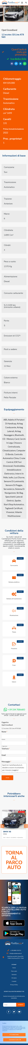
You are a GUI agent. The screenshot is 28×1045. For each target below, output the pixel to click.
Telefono (6, 749)
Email (4, 755)
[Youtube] (19, 1012)
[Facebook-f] (9, 1012)
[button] (12, 63)
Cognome (4, 746)
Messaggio (6, 762)
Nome (4, 732)
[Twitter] (14, 1012)
